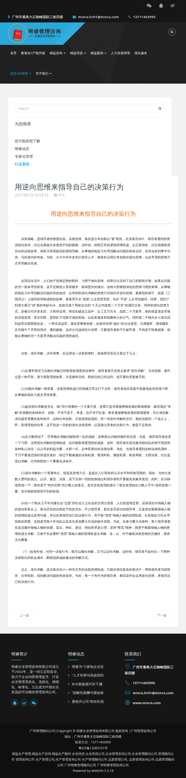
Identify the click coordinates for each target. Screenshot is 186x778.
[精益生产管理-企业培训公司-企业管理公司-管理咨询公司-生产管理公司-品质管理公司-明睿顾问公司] (41, 32)
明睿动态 (22, 148)
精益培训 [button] (77, 53)
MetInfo (97, 770)
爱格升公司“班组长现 (88, 701)
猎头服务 (141, 53)
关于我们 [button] (42, 73)
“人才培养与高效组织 (88, 675)
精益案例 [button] (97, 53)
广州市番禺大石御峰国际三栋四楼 (37, 17)
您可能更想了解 (27, 140)
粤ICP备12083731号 (93, 748)
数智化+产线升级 (33, 53)
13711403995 (144, 17)
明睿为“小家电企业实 (88, 666)
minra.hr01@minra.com (98, 17)
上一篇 (24, 615)
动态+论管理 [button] (19, 73)
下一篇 (161, 615)
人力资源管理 (120, 53)
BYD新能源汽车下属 (87, 684)
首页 (13, 53)
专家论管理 (24, 156)
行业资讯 (22, 164)
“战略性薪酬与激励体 (88, 692)
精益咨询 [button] (56, 53)
